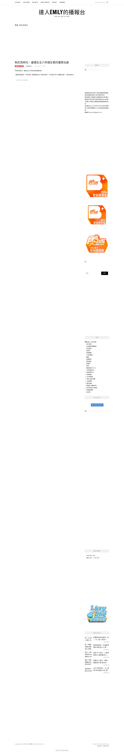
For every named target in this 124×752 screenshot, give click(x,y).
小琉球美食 (89, 355)
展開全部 (87, 342)
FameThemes (105, 744)
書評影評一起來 (19, 66)
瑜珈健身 (89, 374)
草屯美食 (88, 348)
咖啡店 (88, 350)
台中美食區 (17, 2)
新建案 (88, 363)
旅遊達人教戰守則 (45, 2)
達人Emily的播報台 (62, 12)
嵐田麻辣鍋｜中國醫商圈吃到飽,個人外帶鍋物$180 (101, 646)
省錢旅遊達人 (29, 66)
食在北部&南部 (91, 379)
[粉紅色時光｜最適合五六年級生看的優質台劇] (28, 70)
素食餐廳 (88, 353)
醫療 (87, 357)
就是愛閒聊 (62, 2)
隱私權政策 (65, 750)
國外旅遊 (54, 2)
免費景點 (88, 359)
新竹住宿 (88, 344)
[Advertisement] (47, 46)
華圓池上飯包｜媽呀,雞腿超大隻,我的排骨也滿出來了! (100, 661)
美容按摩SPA (90, 372)
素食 (87, 366)
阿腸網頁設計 (106, 746)
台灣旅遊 (89, 381)
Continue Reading (22, 80)
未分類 (88, 392)
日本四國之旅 (90, 370)
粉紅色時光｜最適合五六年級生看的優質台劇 (42, 62)
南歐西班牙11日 (90, 368)
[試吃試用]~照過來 (92, 388)
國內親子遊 (35, 2)
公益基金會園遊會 (91, 346)
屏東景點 (88, 361)
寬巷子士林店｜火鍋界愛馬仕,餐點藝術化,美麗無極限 (101, 654)
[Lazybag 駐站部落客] (97, 614)
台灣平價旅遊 (26, 2)
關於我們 (58, 750)
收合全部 (93, 342)
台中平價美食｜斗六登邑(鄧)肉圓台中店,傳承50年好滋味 (101, 669)
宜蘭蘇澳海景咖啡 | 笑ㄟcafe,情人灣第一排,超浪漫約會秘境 (101, 638)
